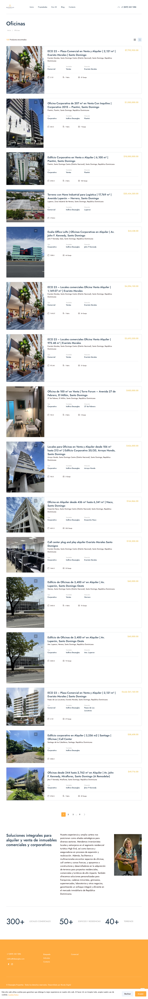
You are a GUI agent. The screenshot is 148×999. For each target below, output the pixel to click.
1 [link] (63, 814)
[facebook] (8, 964)
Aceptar (141, 994)
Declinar (127, 994)
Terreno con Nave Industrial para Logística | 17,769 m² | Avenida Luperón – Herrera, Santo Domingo (79, 196)
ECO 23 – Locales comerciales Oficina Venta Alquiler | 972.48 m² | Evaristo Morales (79, 341)
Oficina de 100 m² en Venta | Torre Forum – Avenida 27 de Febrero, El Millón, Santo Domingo (82, 393)
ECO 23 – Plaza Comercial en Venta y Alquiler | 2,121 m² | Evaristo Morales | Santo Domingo (82, 53)
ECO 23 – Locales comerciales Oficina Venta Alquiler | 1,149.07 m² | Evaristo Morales (79, 289)
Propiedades (42, 7)
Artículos (46, 958)
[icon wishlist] (35, 50)
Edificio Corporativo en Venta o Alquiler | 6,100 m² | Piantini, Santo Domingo (78, 159)
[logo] (10, 6)
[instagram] (12, 964)
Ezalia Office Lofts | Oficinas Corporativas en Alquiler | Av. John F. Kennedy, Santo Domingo (81, 233)
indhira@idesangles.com (15, 959)
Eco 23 (54, 7)
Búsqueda (46, 954)
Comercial (75, 954)
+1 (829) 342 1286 (128, 7)
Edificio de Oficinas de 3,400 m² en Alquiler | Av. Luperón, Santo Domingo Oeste (76, 584)
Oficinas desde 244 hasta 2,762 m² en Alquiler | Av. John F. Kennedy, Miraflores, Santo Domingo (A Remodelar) (81, 774)
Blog (62, 7)
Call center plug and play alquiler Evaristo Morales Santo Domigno (80, 544)
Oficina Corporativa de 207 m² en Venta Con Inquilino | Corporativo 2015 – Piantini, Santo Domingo (79, 105)
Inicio (32, 7)
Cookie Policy (13, 994)
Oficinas (17, 30)
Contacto (72, 7)
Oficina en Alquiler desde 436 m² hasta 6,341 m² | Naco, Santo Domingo (80, 504)
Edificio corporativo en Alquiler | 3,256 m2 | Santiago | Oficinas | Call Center (79, 737)
